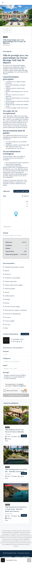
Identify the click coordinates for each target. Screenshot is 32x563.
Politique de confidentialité (22, 556)
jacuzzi (7, 292)
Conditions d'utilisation (19, 386)
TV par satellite (10, 321)
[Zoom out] (27, 204)
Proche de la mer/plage (12, 306)
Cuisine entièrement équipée (14, 285)
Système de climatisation (13, 314)
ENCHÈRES (24, 485)
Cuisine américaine (11, 281)
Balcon (7, 270)
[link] (16, 415)
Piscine (7, 303)
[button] (16, 15)
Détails (24, 436)
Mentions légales (7, 556)
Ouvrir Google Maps (22, 191)
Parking (7, 299)
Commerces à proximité (12, 278)
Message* (6, 372)
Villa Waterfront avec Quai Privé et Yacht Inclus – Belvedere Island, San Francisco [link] (16, 509)
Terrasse (8, 317)
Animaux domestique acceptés (14, 267)
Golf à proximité (10, 288)
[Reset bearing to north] (27, 206)
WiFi (6, 328)
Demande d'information (16, 395)
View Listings (25, 334)
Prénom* (6, 351)
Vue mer (7, 324)
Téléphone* (7, 358)
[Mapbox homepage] (7, 227)
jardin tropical (9, 296)
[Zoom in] (27, 201)
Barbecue (8, 274)
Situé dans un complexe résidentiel (16, 310)
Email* (5, 365)
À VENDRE (5, 36)
